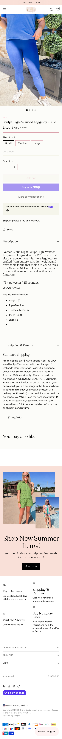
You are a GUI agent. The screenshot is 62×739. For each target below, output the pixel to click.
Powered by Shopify (11, 716)
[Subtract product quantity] (5, 167)
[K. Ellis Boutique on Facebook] (4, 687)
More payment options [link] (31, 196)
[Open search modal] (51, 10)
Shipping (8, 220)
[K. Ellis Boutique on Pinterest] (14, 687)
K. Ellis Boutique (26, 710)
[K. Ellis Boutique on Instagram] (9, 687)
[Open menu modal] (4, 10)
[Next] (47, 2)
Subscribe (53, 676)
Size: (9, 137)
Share (10, 229)
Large (37, 143)
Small (8, 143)
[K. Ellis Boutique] (31, 10)
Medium (22, 143)
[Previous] (14, 2)
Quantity (8, 161)
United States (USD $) (16, 705)
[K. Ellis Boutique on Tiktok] (19, 687)
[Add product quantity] (14, 167)
